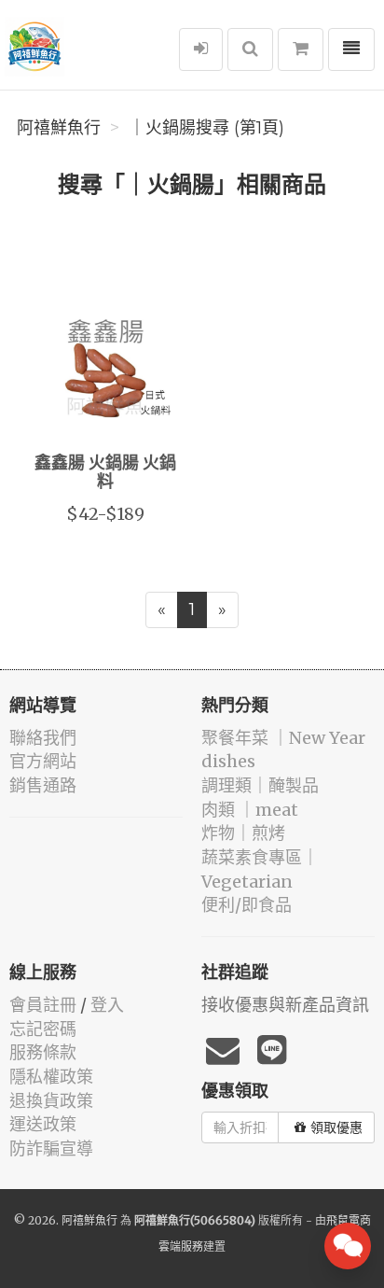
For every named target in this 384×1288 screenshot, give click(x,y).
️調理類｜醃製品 (260, 785)
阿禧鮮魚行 (59, 128)
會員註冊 (42, 1004)
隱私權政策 (51, 1076)
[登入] (201, 49)
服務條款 (42, 1052)
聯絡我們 (42, 738)
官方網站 (42, 761)
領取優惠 (336, 1127)
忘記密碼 (42, 1029)
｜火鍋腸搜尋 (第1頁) (206, 128)
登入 (107, 1004)
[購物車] (300, 49)
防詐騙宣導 (51, 1148)
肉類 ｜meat (249, 809)
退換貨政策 (51, 1101)
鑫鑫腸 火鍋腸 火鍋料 (105, 473)
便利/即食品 (246, 905)
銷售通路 (42, 785)
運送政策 (42, 1124)
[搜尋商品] (250, 49)
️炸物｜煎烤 (243, 833)
